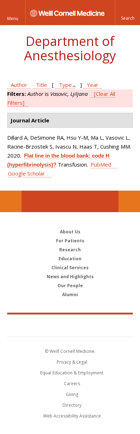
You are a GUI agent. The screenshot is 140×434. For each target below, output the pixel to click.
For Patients (70, 241)
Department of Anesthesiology (70, 48)
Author (19, 84)
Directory (71, 405)
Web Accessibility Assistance (72, 416)
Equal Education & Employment (71, 373)
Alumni (70, 294)
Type (65, 84)
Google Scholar (26, 173)
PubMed (100, 164)
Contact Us (129, 201)
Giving (72, 394)
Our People (70, 286)
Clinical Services (70, 268)
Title (41, 84)
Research (70, 250)
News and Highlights (70, 277)
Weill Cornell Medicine (70, 325)
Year (92, 84)
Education (70, 259)
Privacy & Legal (72, 362)
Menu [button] (12, 18)
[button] (127, 12)
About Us (70, 232)
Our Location (11, 201)
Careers (72, 384)
